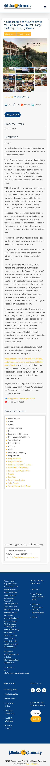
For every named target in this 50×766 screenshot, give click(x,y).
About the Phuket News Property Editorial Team (38, 608)
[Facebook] (33, 690)
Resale (11, 474)
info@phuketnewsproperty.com (21, 398)
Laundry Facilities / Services (19, 464)
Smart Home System (16, 480)
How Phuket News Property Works (38, 597)
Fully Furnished (14, 458)
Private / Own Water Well (18, 471)
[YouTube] (38, 690)
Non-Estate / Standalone (18, 467)
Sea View (12, 477)
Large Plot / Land (15, 461)
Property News (11, 689)
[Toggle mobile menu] (45, 7)
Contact (35, 617)
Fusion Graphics (32, 764)
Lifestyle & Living (9, 704)
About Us (35, 589)
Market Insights (11, 694)
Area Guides (10, 698)
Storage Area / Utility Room (19, 486)
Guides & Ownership (9, 712)
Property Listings (8, 726)
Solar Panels (13, 483)
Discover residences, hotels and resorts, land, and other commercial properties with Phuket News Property (23, 361)
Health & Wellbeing (9, 719)
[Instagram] (44, 690)
